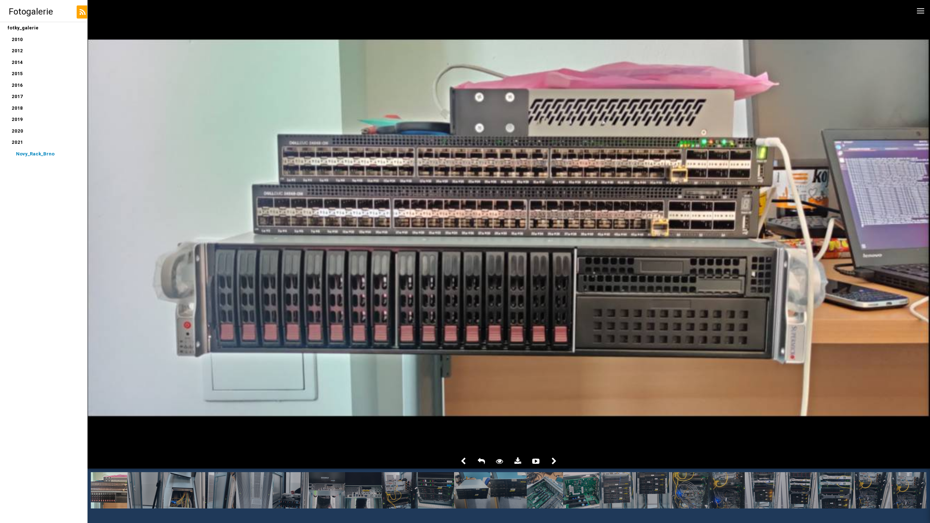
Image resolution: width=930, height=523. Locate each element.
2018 (17, 108)
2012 (17, 51)
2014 (17, 62)
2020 (17, 131)
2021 (17, 142)
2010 (17, 39)
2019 (17, 119)
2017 (17, 96)
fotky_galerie (23, 28)
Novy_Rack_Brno (35, 154)
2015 (17, 73)
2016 (17, 85)
